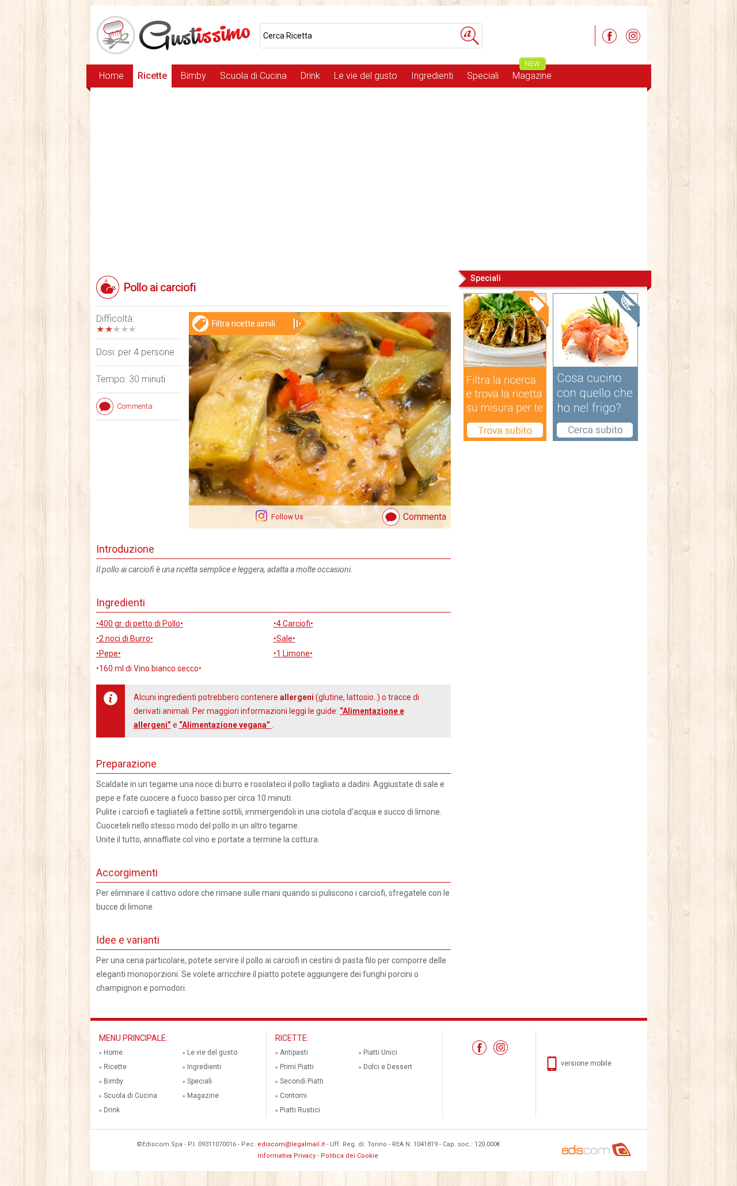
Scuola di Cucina (253, 75)
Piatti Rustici (300, 1110)
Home (111, 75)
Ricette (152, 75)
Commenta (424, 516)
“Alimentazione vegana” (225, 724)
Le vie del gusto (365, 75)
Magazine (532, 72)
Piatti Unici (380, 1052)
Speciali (483, 75)
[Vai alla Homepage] (175, 35)
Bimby (193, 75)
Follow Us (286, 517)
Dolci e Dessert (387, 1067)
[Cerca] (470, 35)
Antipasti (294, 1052)
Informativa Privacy (287, 1156)
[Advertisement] (368, 178)
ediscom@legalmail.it (291, 1144)
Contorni (293, 1096)
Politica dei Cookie (349, 1156)
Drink (310, 75)
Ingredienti (432, 75)
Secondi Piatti (302, 1081)
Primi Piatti (297, 1067)
